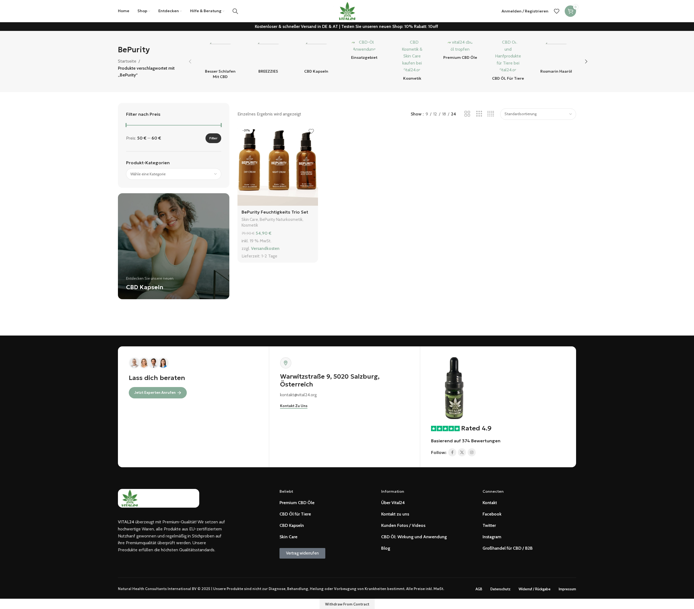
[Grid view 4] (491, 114)
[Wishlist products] (556, 11)
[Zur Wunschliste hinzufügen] (311, 131)
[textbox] (173, 174)
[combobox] (173, 174)
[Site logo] (347, 10)
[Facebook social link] (452, 452)
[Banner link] (173, 246)
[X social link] (462, 452)
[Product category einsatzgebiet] (364, 51)
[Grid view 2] (467, 114)
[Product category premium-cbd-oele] (460, 51)
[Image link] (454, 387)
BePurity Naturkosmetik (281, 219)
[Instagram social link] (472, 452)
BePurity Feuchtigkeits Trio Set (275, 212)
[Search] (235, 11)
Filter (213, 138)
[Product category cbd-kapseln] (316, 58)
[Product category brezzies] (268, 58)
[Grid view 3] (479, 114)
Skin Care (250, 219)
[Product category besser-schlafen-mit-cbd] (220, 60)
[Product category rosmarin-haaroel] (556, 58)
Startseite (127, 61)
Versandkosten (265, 248)
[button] (190, 61)
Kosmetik (250, 225)
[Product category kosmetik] (412, 61)
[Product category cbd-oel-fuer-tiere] (508, 61)
